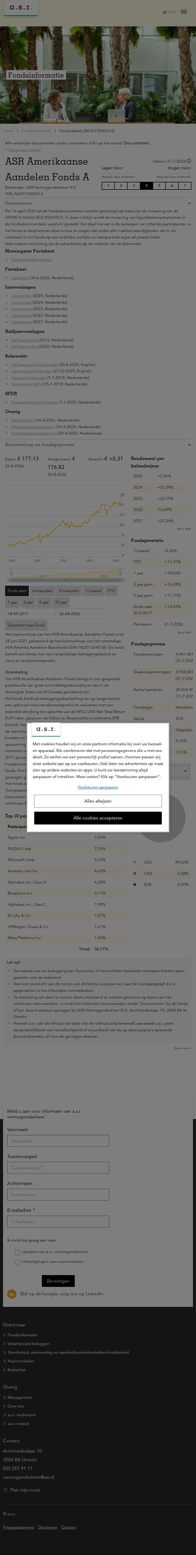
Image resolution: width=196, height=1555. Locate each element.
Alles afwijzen (98, 801)
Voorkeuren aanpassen (98, 787)
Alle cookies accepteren (98, 818)
